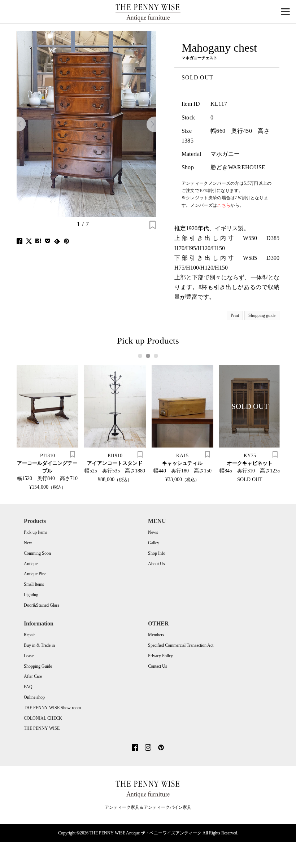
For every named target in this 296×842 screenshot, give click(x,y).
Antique (31, 563)
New (28, 542)
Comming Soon (37, 553)
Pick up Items (35, 532)
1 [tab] (140, 356)
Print (235, 315)
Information (38, 623)
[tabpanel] (47, 427)
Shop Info (156, 553)
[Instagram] (148, 748)
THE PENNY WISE (42, 728)
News (153, 532)
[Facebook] (135, 748)
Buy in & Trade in (39, 645)
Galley (153, 542)
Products (35, 521)
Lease (29, 655)
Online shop (34, 697)
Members (156, 634)
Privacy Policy (160, 655)
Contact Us (157, 666)
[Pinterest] (161, 748)
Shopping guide (261, 315)
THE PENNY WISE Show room (52, 707)
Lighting (31, 594)
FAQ (28, 686)
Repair (29, 634)
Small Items (34, 584)
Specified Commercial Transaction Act (180, 645)
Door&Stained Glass (42, 605)
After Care (33, 676)
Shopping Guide (38, 666)
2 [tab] (148, 356)
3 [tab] (156, 356)
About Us (156, 563)
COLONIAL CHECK (43, 718)
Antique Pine (35, 573)
